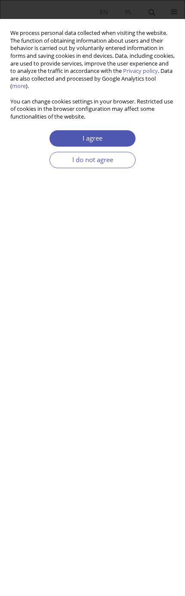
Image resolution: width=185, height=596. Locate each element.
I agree (92, 138)
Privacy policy (140, 71)
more (19, 86)
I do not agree (92, 159)
